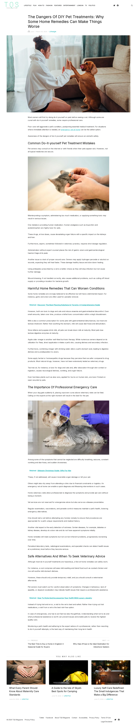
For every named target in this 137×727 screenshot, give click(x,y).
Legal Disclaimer (106, 722)
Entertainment (69, 5)
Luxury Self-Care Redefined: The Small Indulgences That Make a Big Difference (109, 691)
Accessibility (83, 718)
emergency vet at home (70, 130)
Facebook (49, 718)
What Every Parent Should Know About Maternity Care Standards (24, 691)
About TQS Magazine (62, 718)
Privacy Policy (94, 718)
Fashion (49, 5)
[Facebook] (117, 5)
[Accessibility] (123, 5)
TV (86, 5)
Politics (92, 5)
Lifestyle (27, 5)
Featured (58, 5)
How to (41, 5)
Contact (74, 718)
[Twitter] (114, 5)
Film (34, 5)
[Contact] (123, 719)
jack (32, 32)
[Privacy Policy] (125, 5)
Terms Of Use (106, 718)
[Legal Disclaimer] (128, 5)
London (80, 5)
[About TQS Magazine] (120, 5)
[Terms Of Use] (127, 5)
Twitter (41, 718)
